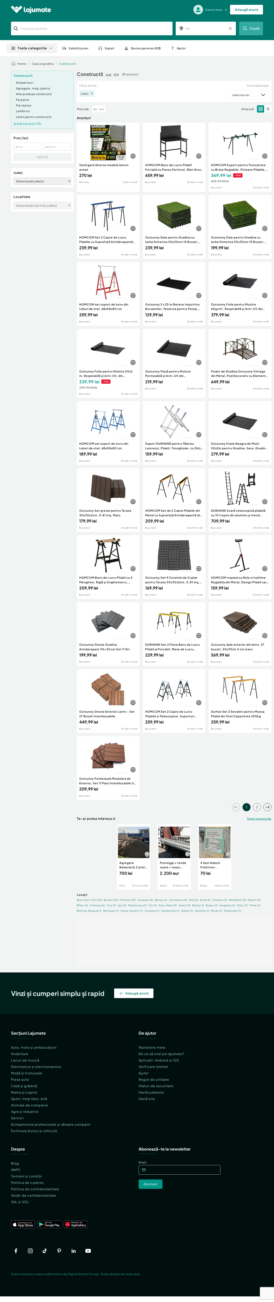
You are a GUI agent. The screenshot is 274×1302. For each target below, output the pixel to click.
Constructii (67, 63)
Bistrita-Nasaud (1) (89, 910)
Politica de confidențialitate (35, 1189)
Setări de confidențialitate (33, 1195)
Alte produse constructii (34, 94)
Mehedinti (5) (237, 899)
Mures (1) (216, 910)
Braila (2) (198, 905)
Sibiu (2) (242, 905)
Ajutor (144, 1073)
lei (95, 109)
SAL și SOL (20, 1202)
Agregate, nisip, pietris (33, 88)
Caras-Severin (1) (132, 910)
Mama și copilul (24, 1092)
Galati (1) (187, 910)
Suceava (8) (145, 899)
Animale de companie (29, 1105)
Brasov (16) (111, 899)
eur (101, 109)
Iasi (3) (122, 905)
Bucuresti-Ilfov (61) (89, 899)
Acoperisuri (24, 82)
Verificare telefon (153, 1067)
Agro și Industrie (25, 1111)
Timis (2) (255, 905)
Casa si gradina (43, 63)
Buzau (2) (212, 905)
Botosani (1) (111, 910)
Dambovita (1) (170, 910)
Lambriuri (23, 111)
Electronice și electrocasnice (36, 1067)
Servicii (17, 1118)
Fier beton (23, 105)
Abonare (150, 1184)
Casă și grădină (24, 1086)
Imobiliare (19, 1054)
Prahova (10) (128, 899)
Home (21, 63)
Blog (15, 1163)
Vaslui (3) (185, 905)
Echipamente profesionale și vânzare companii (50, 1124)
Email (142, 1162)
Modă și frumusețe (26, 1073)
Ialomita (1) (202, 910)
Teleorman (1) (232, 910)
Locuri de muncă (25, 1060)
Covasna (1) (152, 910)
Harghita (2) (227, 905)
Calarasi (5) (219, 899)
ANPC (16, 1170)
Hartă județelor (151, 1092)
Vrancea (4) (97, 905)
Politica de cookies (27, 1182)
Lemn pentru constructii (34, 117)
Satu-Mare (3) (168, 905)
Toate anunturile (259, 818)
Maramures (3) (137, 905)
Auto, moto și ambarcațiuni (34, 1047)
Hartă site (147, 1099)
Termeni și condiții (26, 1176)
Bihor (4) (82, 905)
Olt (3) (152, 905)
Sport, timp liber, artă (29, 1099)
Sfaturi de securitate (156, 1086)
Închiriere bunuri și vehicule (34, 1131)
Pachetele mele (152, 1047)
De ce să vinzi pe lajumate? (161, 1054)
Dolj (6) (193, 899)
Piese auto (20, 1079)
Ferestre (22, 99)
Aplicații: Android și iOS (159, 1060)
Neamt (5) (254, 899)
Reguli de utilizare (154, 1079)
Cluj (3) (111, 905)
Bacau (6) (161, 899)
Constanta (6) (178, 899)
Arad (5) (205, 899)
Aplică (42, 157)
